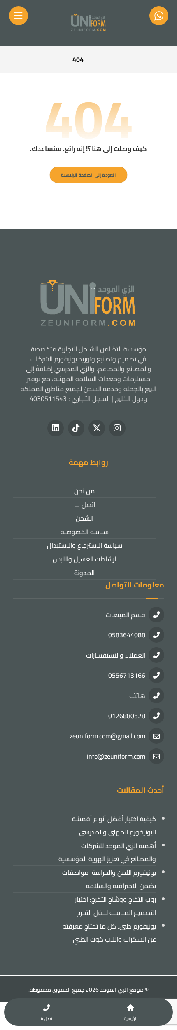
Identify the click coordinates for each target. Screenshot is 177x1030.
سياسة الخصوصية (85, 532)
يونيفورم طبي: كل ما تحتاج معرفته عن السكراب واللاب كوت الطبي (109, 932)
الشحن (84, 518)
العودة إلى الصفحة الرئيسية (88, 174)
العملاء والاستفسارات (115, 655)
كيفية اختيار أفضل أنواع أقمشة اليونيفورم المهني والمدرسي (114, 825)
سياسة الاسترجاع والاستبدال (84, 545)
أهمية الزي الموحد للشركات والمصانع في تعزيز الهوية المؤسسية (107, 852)
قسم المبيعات (125, 614)
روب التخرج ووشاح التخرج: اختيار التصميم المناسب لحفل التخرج (115, 906)
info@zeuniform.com (116, 756)
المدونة (84, 572)
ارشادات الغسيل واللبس (84, 559)
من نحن (84, 491)
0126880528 (126, 715)
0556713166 (126, 675)
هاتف (137, 695)
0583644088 (126, 635)
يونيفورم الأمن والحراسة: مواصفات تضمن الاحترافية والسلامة (109, 879)
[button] (117, 428)
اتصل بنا (84, 504)
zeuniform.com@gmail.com (107, 736)
